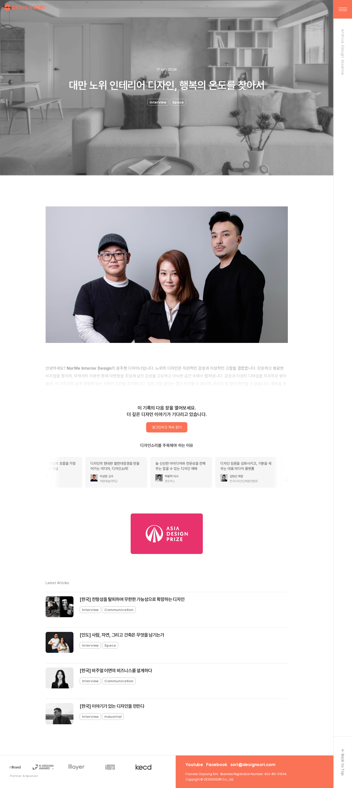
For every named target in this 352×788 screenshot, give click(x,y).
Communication (118, 610)
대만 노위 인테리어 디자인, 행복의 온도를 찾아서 (166, 85)
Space (178, 102)
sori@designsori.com (252, 764)
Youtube (194, 764)
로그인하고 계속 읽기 (167, 427)
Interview (158, 102)
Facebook (216, 764)
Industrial (112, 716)
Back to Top (343, 764)
